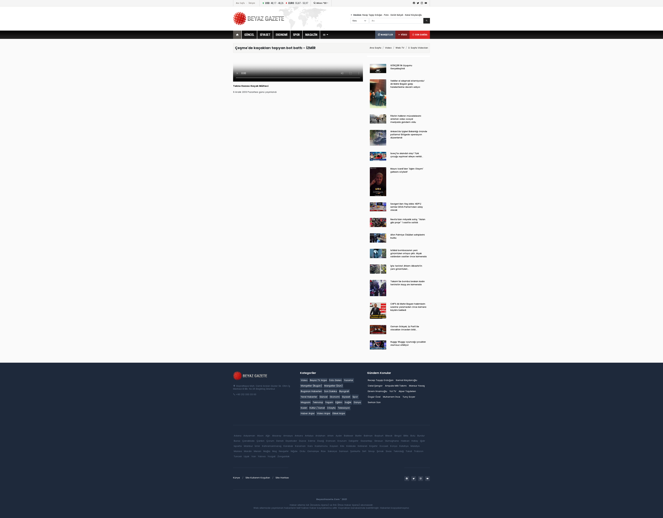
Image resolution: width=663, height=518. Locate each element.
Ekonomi (335, 396)
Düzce (302, 440)
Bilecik (388, 435)
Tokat (409, 451)
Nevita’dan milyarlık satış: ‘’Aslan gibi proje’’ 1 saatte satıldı (407, 221)
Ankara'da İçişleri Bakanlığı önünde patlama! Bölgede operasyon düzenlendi (408, 134)
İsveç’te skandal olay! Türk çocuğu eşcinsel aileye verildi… (406, 155)
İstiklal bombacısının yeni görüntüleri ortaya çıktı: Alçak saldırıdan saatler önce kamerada (408, 253)
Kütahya (404, 446)
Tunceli (238, 456)
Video (388, 47)
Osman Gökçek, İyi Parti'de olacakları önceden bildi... (404, 328)
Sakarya (332, 451)
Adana (237, 435)
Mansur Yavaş (417, 385)
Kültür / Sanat (317, 407)
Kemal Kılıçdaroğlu (413, 15)
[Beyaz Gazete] (250, 375)
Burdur (421, 435)
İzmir (257, 446)
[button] (325, 35)
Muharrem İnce (391, 396)
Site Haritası (282, 477)
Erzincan (330, 440)
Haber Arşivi (307, 413)
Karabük (288, 446)
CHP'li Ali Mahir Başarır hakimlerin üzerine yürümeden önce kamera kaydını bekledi (408, 307)
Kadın (304, 407)
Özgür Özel (374, 396)
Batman (368, 435)
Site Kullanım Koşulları (258, 477)
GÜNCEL (249, 34)
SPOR (296, 34)
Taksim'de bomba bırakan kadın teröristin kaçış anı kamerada (407, 283)
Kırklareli (362, 446)
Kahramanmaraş (271, 446)
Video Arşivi (323, 413)
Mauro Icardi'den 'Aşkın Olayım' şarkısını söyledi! (406, 170)
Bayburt (379, 435)
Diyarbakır (291, 440)
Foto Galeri (335, 380)
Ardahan (320, 435)
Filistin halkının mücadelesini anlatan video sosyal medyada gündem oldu (405, 119)
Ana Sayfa (240, 3)
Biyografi (344, 391)
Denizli (280, 440)
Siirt (364, 451)
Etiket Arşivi (339, 413)
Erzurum (342, 440)
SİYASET (265, 34)
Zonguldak (283, 456)
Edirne (311, 440)
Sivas (389, 451)
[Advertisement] (214, 95)
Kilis (342, 446)
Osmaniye (313, 451)
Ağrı (268, 435)
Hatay (414, 440)
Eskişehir (353, 440)
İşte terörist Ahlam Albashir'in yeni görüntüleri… (406, 267)
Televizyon (344, 407)
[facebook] (414, 3)
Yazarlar (348, 380)
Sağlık (348, 402)
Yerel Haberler (309, 396)
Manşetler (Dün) (333, 385)
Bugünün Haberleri (311, 391)
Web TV (400, 47)
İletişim (252, 3)
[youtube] (426, 3)
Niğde (294, 451)
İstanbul (248, 446)
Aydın (339, 435)
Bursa (237, 440)
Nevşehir (284, 451)
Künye (236, 477)
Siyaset (346, 396)
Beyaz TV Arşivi (318, 380)
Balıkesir (348, 435)
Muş (274, 451)
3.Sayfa (331, 407)
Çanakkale (248, 440)
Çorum (270, 440)
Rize (323, 451)
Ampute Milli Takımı (396, 385)
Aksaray (276, 435)
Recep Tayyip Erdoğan (372, 15)
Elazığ (320, 440)
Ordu (302, 451)
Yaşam (329, 402)
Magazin (305, 402)
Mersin (257, 451)
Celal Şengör (375, 385)
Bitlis (405, 435)
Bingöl (398, 435)
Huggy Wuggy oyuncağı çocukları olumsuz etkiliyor (408, 343)
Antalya (309, 435)
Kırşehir (373, 446)
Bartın (358, 435)
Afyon (260, 435)
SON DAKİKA (420, 34)
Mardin (248, 451)
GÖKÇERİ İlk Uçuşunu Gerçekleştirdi (401, 67)
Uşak (246, 456)
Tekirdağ (399, 451)
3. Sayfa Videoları (418, 47)
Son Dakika (330, 391)
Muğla (266, 451)
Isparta (238, 446)
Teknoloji (318, 402)
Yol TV (393, 391)
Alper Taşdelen (407, 391)
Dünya (357, 402)
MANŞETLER (386, 34)
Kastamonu (321, 446)
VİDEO (403, 34)
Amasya (288, 435)
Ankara (321, 3)
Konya (393, 446)
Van (253, 456)
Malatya (415, 446)
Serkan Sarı (374, 402)
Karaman (300, 446)
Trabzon (418, 451)
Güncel (324, 396)
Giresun (378, 440)
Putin (386, 15)
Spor (355, 396)
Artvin (330, 435)
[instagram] (422, 3)
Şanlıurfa (355, 451)
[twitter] (418, 3)
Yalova (262, 456)
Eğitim (338, 402)
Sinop (371, 451)
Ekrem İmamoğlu (377, 391)
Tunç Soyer (409, 396)
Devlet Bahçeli (397, 15)
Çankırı (260, 440)
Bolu (412, 435)
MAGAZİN (311, 34)
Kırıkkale (351, 446)
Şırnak (380, 451)
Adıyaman (249, 435)
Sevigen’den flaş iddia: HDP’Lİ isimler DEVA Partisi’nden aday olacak (406, 206)
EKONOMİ (281, 34)
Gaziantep (366, 440)
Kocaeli (384, 446)
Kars (310, 446)
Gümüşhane (392, 440)
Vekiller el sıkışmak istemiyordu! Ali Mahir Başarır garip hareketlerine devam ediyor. (407, 83)
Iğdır (422, 440)
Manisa (238, 451)
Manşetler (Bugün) (311, 385)
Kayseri (334, 446)
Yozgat (271, 456)
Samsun (343, 451)
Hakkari (405, 440)
